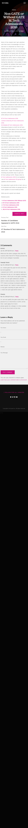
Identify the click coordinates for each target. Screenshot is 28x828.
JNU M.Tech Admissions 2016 (11, 209)
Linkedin (16, 397)
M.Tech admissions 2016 (8, 177)
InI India (5, 3)
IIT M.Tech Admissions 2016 (10, 205)
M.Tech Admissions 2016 (9, 207)
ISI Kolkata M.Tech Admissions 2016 (12, 125)
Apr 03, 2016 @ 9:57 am (7, 265)
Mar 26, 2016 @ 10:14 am (7, 296)
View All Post (19, 213)
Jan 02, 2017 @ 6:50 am (7, 250)
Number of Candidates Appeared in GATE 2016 (10, 220)
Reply (16, 250)
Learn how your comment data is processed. (14, 380)
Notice (14, 10)
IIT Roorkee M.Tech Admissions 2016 (13, 229)
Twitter (14, 397)
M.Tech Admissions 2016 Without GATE (14, 200)
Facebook (12, 397)
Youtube (18, 397)
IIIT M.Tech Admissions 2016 (9, 118)
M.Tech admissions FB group (12, 179)
